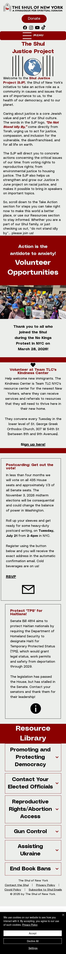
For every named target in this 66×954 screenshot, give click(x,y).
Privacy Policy (29, 924)
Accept (32, 933)
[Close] (61, 917)
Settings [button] (33, 948)
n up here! (36, 444)
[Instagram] (31, 27)
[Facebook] (25, 27)
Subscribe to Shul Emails (45, 889)
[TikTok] (43, 27)
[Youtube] (37, 27)
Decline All (33, 941)
